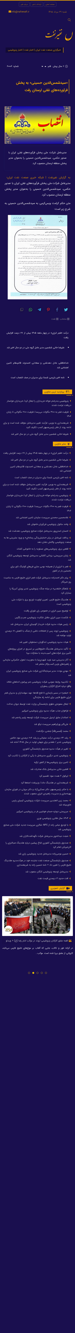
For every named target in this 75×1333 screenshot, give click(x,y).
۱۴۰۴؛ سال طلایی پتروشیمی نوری (53, 818)
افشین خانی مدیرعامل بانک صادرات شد (49, 769)
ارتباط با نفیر (36, 4)
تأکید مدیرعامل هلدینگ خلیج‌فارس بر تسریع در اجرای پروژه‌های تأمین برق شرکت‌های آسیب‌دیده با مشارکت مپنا (39, 651)
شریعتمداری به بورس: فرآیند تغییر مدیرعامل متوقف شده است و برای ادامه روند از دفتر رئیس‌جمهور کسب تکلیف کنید (37, 425)
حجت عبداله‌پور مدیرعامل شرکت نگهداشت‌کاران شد (44, 836)
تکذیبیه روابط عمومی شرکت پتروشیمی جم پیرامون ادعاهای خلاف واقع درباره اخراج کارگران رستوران (39, 684)
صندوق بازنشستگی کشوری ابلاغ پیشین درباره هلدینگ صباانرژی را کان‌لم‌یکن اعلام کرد (38, 845)
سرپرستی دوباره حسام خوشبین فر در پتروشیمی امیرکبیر (43, 811)
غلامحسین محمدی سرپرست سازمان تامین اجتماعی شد (42, 517)
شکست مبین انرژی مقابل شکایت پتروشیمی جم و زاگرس (42, 617)
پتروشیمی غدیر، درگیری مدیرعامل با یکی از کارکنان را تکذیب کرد (38, 755)
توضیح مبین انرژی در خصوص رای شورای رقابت (46, 611)
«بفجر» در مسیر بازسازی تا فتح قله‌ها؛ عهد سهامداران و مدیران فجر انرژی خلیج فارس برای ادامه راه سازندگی (37, 695)
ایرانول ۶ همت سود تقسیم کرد (54, 776)
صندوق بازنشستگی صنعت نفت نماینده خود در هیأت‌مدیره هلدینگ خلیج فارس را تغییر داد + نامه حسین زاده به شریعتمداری (37, 863)
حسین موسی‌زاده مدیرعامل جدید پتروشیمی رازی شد (43, 854)
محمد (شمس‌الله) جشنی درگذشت (52, 731)
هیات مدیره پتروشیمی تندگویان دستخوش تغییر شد (44, 642)
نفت (53, 319)
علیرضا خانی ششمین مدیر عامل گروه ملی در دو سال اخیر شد (35, 347)
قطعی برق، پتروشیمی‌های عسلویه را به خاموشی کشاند (43, 549)
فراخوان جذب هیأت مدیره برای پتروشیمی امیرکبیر (45, 711)
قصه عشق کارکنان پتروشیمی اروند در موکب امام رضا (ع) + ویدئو (37, 941)
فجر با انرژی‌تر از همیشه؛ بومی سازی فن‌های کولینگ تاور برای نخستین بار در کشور (41, 569)
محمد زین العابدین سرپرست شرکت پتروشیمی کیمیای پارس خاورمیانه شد (41, 803)
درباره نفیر (24, 4)
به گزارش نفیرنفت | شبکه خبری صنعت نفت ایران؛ (38, 177)
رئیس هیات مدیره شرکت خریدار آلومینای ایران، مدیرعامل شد (39, 624)
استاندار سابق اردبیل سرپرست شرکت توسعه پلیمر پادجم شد (40, 717)
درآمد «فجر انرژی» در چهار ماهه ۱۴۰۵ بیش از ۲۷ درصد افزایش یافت (37, 335)
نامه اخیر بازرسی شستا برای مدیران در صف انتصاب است (37, 377)
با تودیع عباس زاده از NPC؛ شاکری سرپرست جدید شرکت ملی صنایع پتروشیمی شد (37, 827)
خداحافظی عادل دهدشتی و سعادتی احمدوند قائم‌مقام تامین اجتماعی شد (37, 365)
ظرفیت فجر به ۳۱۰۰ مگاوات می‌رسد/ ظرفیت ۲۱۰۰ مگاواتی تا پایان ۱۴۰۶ (39, 414)
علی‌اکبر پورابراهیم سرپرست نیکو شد (51, 724)
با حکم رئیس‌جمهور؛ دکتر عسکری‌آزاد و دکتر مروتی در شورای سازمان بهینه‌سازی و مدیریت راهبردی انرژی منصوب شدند (38, 791)
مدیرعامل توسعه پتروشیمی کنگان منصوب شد (47, 871)
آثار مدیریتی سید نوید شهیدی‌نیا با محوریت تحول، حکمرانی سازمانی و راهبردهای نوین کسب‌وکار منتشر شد (37, 662)
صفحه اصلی (50, 4)
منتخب (63, 319)
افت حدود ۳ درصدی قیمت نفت (53, 878)
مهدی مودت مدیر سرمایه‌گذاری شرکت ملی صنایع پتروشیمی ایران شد (38, 673)
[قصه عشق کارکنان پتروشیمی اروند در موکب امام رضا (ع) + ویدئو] (37, 916)
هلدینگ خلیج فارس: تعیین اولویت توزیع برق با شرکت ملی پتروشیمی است (41, 602)
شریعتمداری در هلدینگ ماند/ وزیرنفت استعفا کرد (45, 782)
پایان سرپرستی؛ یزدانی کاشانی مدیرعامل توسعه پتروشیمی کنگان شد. (39, 558)
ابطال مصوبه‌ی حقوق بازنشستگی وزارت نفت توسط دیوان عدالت (38, 704)
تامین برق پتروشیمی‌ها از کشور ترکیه (51, 762)
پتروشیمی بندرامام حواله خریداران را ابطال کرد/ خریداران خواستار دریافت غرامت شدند (39, 403)
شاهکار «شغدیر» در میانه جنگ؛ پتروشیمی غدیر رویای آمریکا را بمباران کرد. (40, 591)
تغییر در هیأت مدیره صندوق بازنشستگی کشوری (46, 749)
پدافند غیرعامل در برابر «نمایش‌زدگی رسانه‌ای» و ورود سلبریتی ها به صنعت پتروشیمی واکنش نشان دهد (37, 540)
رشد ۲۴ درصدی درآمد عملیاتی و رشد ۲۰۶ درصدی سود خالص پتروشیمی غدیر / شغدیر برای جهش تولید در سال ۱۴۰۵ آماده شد (40, 740)
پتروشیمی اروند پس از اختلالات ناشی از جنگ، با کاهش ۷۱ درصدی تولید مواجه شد (38, 633)
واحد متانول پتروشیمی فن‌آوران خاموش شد (48, 524)
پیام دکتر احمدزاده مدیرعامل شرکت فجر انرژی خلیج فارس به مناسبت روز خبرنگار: (37, 580)
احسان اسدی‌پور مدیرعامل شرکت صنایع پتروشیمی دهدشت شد (38, 531)
